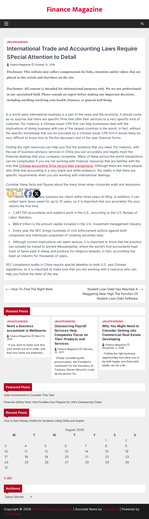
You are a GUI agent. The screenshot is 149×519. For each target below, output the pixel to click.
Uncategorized (17, 42)
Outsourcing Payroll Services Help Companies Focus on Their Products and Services (71, 334)
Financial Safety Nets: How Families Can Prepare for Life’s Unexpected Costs (53, 402)
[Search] (142, 24)
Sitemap (66, 509)
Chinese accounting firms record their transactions (56, 166)
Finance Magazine (74, 10)
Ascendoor (111, 509)
